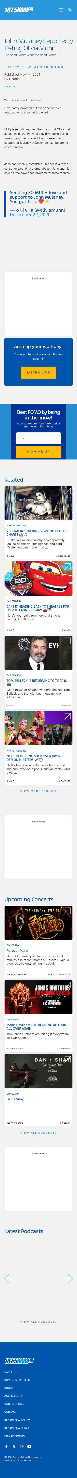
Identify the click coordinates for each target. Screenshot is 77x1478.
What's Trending (46, 67)
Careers (10, 1372)
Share (10, 87)
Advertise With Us (17, 1380)
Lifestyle (14, 67)
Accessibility (13, 1396)
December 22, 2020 (30, 215)
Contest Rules (14, 1404)
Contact (10, 1412)
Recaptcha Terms (16, 1428)
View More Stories (38, 791)
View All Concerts (38, 1133)
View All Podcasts (38, 1322)
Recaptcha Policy (17, 1420)
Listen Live (38, 372)
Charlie (14, 79)
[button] (8, 1279)
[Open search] (68, 10)
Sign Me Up (38, 451)
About (8, 1388)
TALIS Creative (23, 1460)
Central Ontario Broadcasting (26, 1457)
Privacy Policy (14, 1436)
